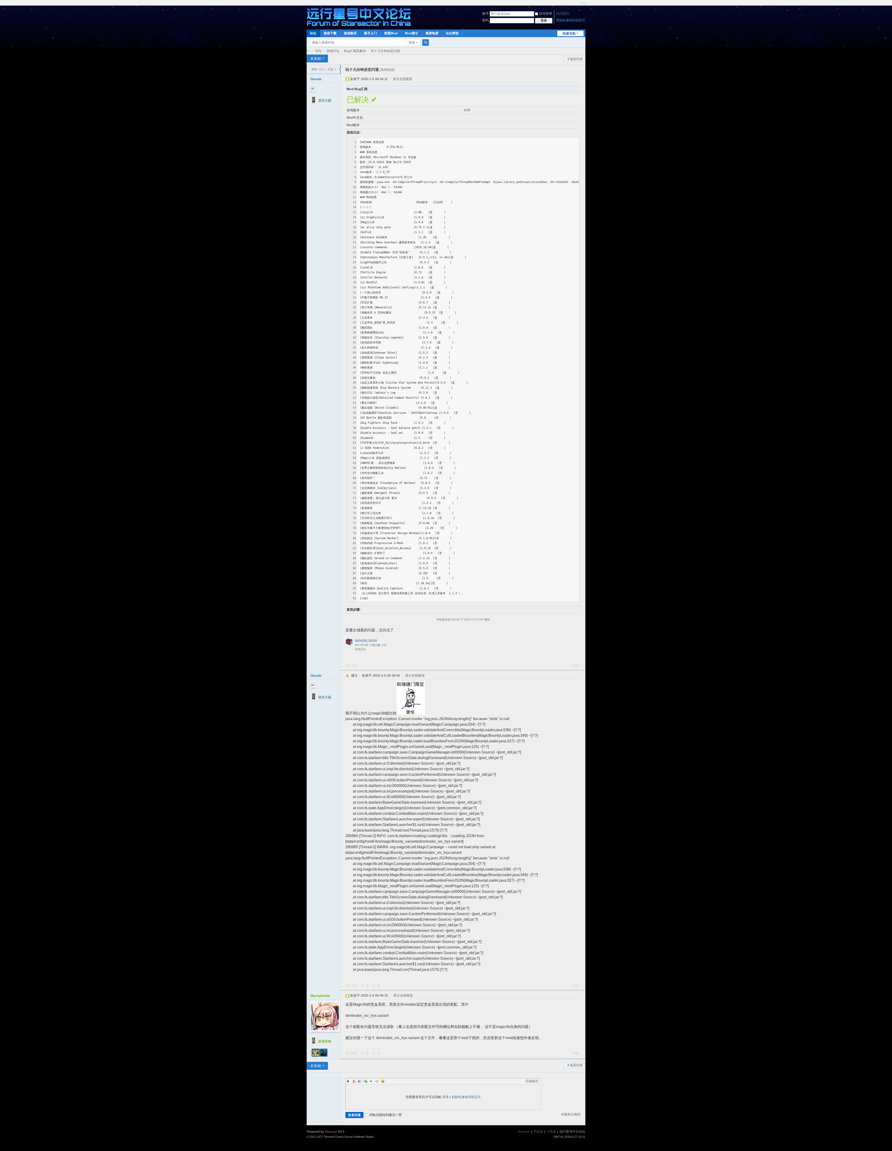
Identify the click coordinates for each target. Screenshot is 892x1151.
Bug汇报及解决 (355, 51)
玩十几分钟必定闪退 (385, 51)
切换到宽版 (583, 3)
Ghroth (315, 79)
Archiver (524, 1131)
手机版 (538, 1131)
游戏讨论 (332, 51)
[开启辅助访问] (579, 3)
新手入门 (370, 33)
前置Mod (391, 33)
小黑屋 (551, 1131)
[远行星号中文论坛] (359, 17)
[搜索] (425, 42)
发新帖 (315, 58)
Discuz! (331, 1131)
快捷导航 (569, 33)
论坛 (313, 33)
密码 (485, 20)
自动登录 (545, 13)
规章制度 (432, 33)
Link (365, 1081)
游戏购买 (350, 33)
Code (377, 1081)
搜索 (412, 42)
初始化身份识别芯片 (570, 20)
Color (353, 1081)
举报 (576, 666)
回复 (354, 666)
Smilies (382, 1081)
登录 (445, 1097)
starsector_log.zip (366, 640)
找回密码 (562, 13)
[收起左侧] (340, 69)
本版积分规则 (570, 1114)
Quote (371, 1081)
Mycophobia (320, 995)
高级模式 (531, 1081)
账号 (485, 13)
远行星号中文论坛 (309, 51)
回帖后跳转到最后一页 (385, 1115)
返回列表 (576, 59)
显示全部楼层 (402, 79)
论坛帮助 (452, 33)
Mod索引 (411, 33)
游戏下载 (330, 33)
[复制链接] (387, 70)
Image (359, 1081)
